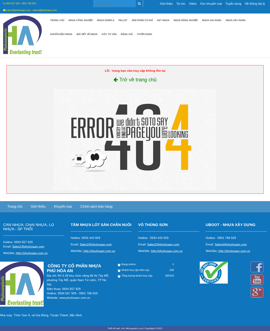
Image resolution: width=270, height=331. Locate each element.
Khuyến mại (63, 206)
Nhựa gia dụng (211, 20)
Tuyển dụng (233, 3)
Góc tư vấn (109, 34)
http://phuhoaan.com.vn (32, 253)
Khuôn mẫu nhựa (61, 34)
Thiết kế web (114, 328)
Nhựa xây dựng (236, 20)
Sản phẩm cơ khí (142, 20)
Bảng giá (127, 34)
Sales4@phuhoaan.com (231, 244)
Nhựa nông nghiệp (186, 20)
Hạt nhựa (163, 20)
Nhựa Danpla (105, 20)
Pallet (123, 20)
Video (193, 3)
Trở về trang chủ (137, 79)
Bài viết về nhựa (87, 34)
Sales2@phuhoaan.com (96, 244)
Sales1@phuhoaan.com (28, 246)
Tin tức (180, 3)
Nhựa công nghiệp (81, 20)
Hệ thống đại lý (255, 3)
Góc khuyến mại (211, 3)
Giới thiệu (166, 3)
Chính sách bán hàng (96, 206)
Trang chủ (57, 20)
